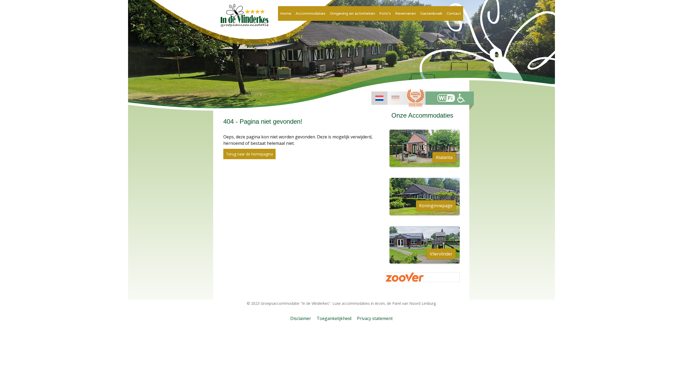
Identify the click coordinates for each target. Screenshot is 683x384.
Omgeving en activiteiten (352, 13)
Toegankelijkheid (334, 318)
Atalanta (444, 157)
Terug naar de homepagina (249, 154)
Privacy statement (375, 318)
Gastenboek (431, 13)
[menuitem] (379, 98)
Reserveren (405, 13)
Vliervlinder (441, 254)
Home (285, 13)
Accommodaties (310, 13)
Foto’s (385, 13)
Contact (454, 13)
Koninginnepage (435, 206)
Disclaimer (300, 318)
